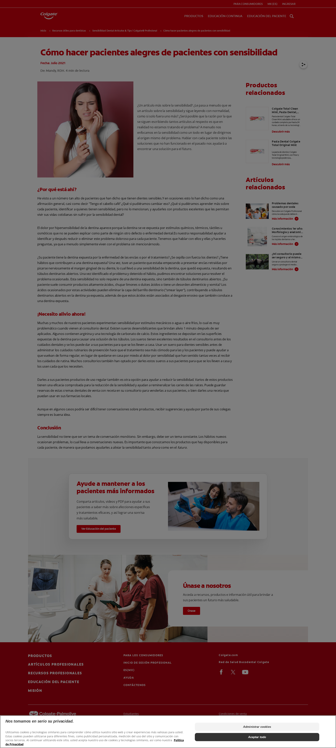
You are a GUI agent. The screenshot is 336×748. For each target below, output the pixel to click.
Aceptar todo (257, 736)
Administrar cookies (257, 726)
